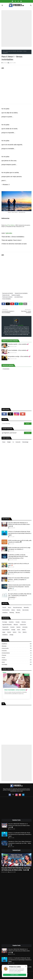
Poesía (3, 442)
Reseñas (18, 610)
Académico (11, 622)
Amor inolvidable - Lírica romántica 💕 (18, 350)
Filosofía (4, 607)
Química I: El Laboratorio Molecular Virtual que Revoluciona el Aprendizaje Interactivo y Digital (19, 533)
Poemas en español (16, 295)
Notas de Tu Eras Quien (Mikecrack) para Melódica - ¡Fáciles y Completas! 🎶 (18, 578)
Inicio (4, 51)
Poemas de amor (6, 295)
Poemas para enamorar (7, 297)
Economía (12, 627)
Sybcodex (9, 233)
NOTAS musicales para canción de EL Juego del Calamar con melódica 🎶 (19, 548)
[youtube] (22, 413)
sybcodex (5, 62)
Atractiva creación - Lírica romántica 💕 (18, 344)
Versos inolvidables (6, 298)
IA (13, 442)
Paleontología (25, 442)
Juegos (3, 632)
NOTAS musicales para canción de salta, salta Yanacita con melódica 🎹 (19, 541)
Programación (5, 627)
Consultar (27, 432)
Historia (23, 629)
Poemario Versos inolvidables (21, 293)
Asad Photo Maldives (10, 225)
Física (19, 632)
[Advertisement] (16, 26)
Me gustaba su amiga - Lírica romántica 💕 (19, 356)
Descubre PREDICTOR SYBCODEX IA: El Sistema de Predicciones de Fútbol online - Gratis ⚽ (19, 524)
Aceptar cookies (14, 974)
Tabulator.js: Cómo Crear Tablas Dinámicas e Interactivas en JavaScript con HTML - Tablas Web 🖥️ (19, 843)
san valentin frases (19, 297)
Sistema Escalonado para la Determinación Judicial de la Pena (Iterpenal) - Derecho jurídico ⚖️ (19, 586)
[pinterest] (21, 1)
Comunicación (23, 624)
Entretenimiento (16, 653)
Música (9, 607)
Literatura (24, 622)
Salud (16, 662)
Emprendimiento (5, 629)
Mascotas (18, 612)
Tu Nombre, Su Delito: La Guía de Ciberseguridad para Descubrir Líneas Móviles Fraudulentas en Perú (18, 556)
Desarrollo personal (17, 607)
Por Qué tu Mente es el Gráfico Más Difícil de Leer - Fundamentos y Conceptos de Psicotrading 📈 (19, 595)
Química (14, 632)
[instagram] (18, 1)
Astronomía (24, 627)
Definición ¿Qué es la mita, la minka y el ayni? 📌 (18, 564)
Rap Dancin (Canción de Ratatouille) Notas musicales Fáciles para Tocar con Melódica (19, 571)
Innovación (18, 442)
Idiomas (13, 610)
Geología (13, 629)
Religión (9, 442)
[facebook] (12, 1)
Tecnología (4, 622)
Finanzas (16, 655)
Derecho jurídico (5, 610)
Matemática (26, 607)
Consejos (17, 622)
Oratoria (9, 632)
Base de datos (26, 610)
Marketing (12, 612)
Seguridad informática (7, 624)
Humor (18, 629)
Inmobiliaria (5, 612)
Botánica (24, 632)
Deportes (18, 627)
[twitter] (15, 1)
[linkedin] (23, 795)
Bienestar (16, 624)
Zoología (11, 634)
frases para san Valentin (11, 51)
